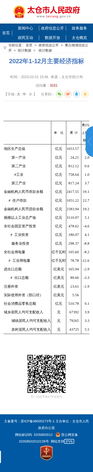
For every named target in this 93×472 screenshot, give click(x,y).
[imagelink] (46, 12)
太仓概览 (79, 38)
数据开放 (52, 38)
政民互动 (25, 38)
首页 (6, 33)
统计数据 (24, 50)
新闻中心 (25, 28)
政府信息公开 (52, 28)
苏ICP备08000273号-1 (38, 421)
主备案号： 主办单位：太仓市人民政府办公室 (46, 424)
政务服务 (79, 28)
